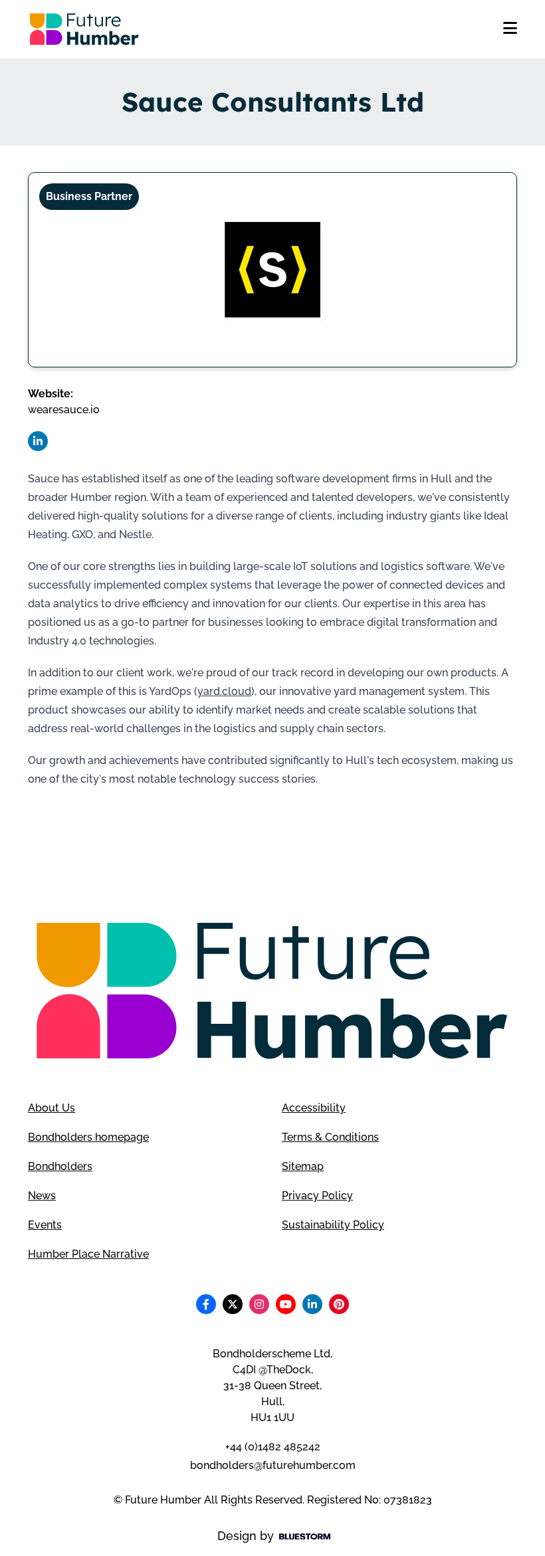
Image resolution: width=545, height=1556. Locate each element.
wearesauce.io (64, 409)
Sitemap (303, 1166)
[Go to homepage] (84, 29)
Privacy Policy (317, 1195)
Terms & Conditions (330, 1137)
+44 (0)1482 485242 (272, 1446)
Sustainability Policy (333, 1224)
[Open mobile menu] (510, 29)
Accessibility (314, 1108)
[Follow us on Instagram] (259, 1304)
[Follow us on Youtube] (286, 1304)
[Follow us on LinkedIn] (38, 441)
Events (45, 1224)
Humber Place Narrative (88, 1254)
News (42, 1195)
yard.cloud (224, 691)
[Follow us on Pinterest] (339, 1304)
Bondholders (60, 1166)
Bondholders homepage (88, 1137)
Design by (245, 1536)
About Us (51, 1108)
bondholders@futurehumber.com (273, 1465)
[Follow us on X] (233, 1304)
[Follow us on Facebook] (206, 1304)
